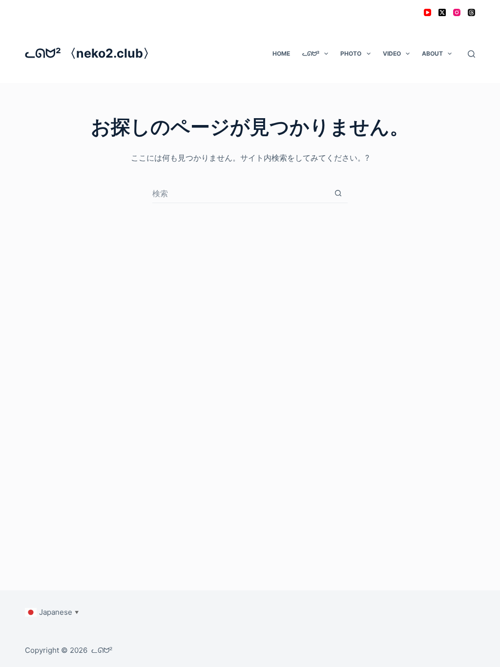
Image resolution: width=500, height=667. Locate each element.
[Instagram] (456, 12)
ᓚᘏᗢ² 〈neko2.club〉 (90, 53)
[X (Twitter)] (442, 12)
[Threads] (471, 12)
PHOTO (350, 53)
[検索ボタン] (338, 193)
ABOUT (432, 53)
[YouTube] (427, 12)
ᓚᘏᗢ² (310, 53)
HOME (281, 53)
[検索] (471, 54)
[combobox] (240, 193)
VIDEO (392, 53)
